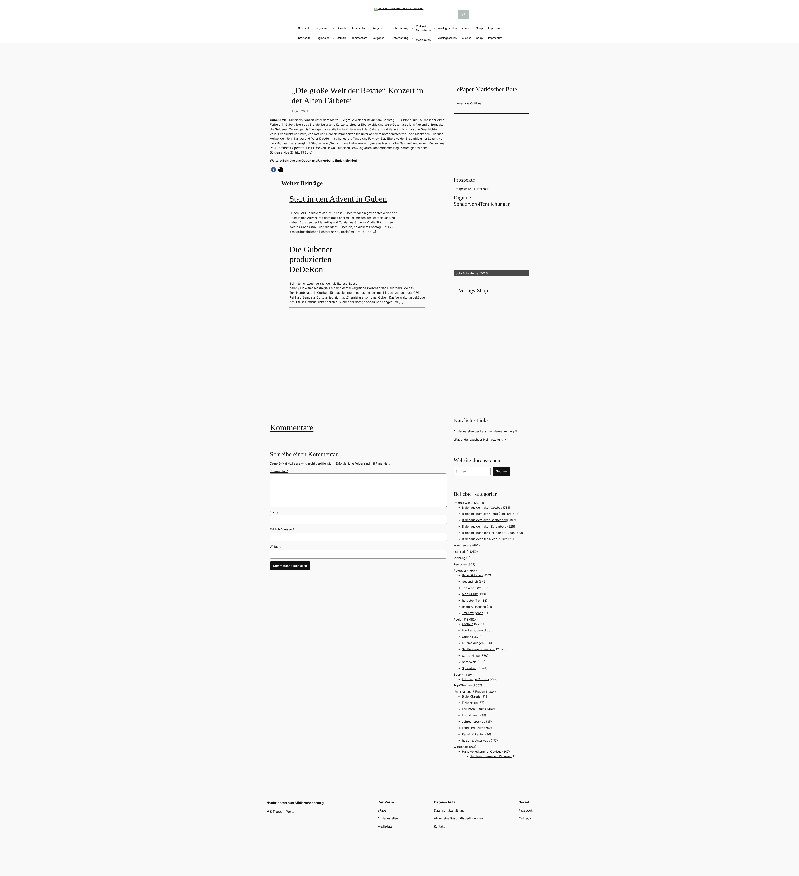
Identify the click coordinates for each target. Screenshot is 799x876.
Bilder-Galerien (472, 696)
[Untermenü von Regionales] (333, 28)
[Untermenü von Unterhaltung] (412, 28)
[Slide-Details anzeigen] (491, 242)
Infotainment (470, 715)
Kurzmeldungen (473, 643)
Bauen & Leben (472, 575)
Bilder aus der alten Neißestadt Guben (488, 532)
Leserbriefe (461, 551)
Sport (457, 674)
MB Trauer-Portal (280, 811)
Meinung (459, 558)
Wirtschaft (461, 746)
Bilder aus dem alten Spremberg (484, 526)
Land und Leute (472, 728)
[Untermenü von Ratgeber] (388, 28)
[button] (273, 169)
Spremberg (470, 668)
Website (275, 546)
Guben (314, 111)
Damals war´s (463, 502)
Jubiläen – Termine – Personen (491, 756)
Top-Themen (463, 685)
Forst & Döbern (472, 630)
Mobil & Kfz (470, 594)
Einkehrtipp (470, 702)
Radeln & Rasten (473, 734)
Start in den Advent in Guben (338, 198)
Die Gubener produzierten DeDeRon (310, 259)
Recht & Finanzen (474, 606)
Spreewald (469, 662)
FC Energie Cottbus (475, 679)
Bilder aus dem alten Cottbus (482, 507)
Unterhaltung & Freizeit (469, 691)
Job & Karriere (471, 588)
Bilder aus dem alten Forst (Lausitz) (486, 513)
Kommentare (291, 427)
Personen (460, 564)
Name (275, 512)
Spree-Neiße (471, 655)
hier (353, 160)
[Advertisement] (360, 370)
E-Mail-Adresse (282, 529)
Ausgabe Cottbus (469, 103)
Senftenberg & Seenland (478, 649)
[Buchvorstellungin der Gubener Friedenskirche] (358, 370)
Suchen (501, 471)
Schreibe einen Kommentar (304, 454)
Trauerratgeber (472, 613)
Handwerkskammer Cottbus (481, 751)
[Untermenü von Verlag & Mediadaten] (435, 28)
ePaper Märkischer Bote (487, 89)
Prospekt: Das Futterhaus (471, 189)
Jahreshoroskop (473, 721)
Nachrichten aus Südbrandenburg (295, 803)
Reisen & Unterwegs (476, 740)
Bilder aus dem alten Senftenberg (485, 520)
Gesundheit (470, 581)
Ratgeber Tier (471, 600)
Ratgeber (460, 570)
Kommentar (279, 471)
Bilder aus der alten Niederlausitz (484, 539)
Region (458, 619)
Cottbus (467, 624)
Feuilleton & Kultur (474, 709)
